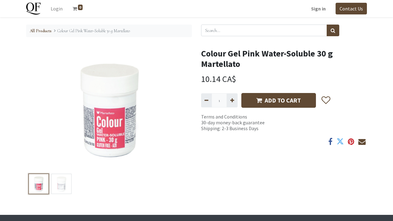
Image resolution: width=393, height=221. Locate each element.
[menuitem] (56, 8)
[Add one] (232, 100)
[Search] (333, 30)
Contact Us (351, 9)
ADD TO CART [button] (283, 100)
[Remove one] (206, 100)
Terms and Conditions (224, 117)
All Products (41, 30)
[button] (38, 110)
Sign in (318, 9)
